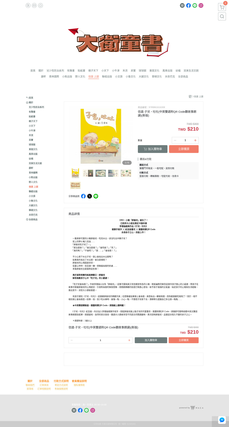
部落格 (30, 389)
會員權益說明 (79, 381)
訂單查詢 (44, 385)
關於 (30, 381)
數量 (140, 140)
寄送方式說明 (61, 385)
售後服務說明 (61, 389)
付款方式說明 (61, 381)
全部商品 (44, 381)
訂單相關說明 (44, 389)
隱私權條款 (79, 385)
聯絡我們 (30, 385)
